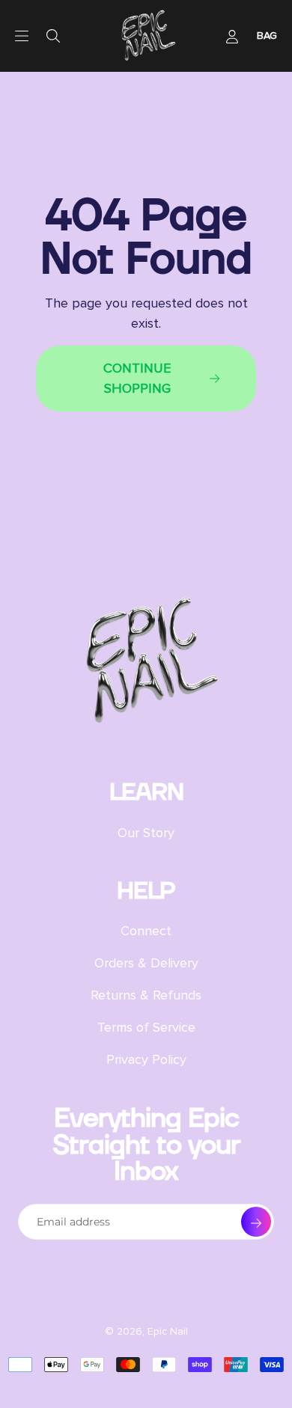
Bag (267, 35)
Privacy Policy (146, 1059)
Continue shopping (137, 378)
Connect (146, 930)
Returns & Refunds (146, 995)
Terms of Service (146, 1027)
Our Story (146, 832)
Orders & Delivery (146, 963)
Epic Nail (167, 1331)
